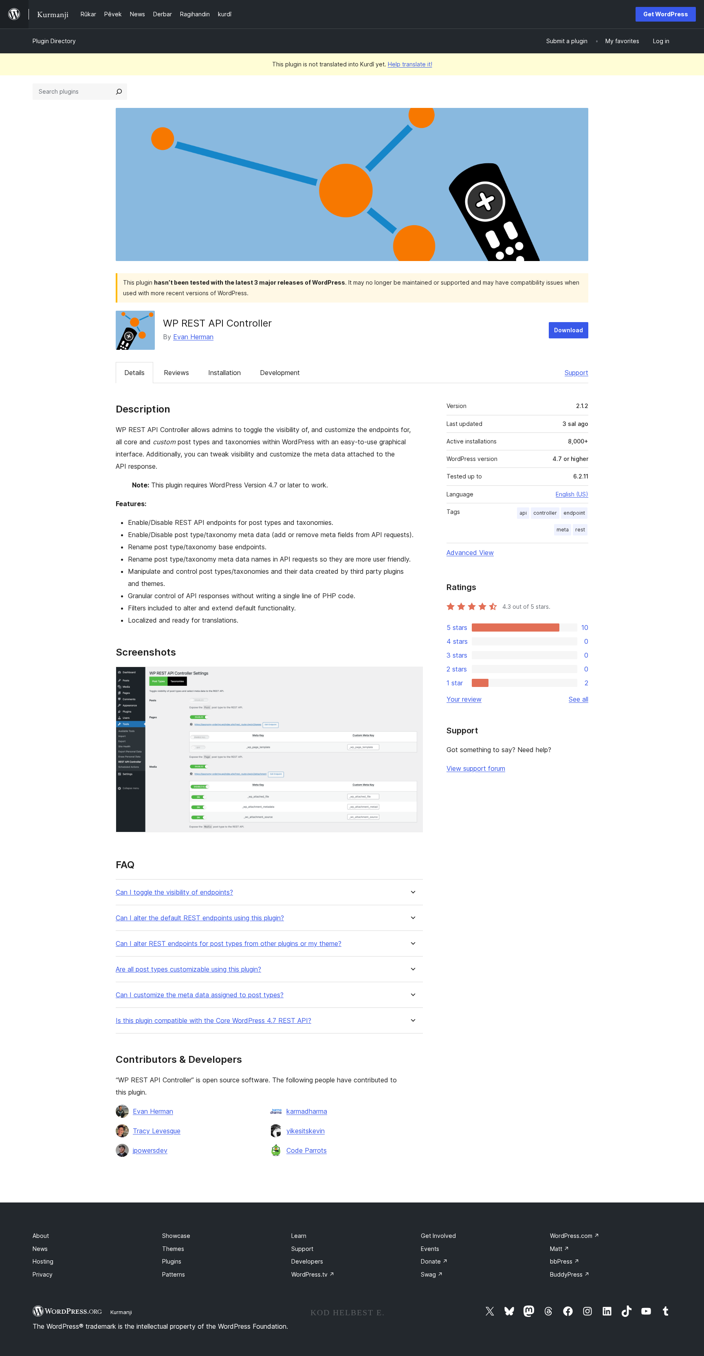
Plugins (171, 1261)
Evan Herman (193, 337)
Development (280, 373)
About (41, 1235)
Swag (432, 1274)
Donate (434, 1261)
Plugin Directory (54, 40)
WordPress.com (574, 1235)
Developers (307, 1261)
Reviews (176, 373)
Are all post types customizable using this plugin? (188, 969)
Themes (173, 1248)
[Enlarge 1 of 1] (412, 678)
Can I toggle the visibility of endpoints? (174, 892)
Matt (559, 1248)
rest (580, 530)
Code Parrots (306, 1150)
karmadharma (306, 1111)
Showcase (176, 1235)
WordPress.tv (312, 1274)
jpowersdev (150, 1150)
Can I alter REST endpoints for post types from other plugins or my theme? (228, 944)
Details (134, 373)
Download (568, 330)
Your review (464, 699)
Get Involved (438, 1235)
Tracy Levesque (156, 1131)
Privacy (43, 1274)
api (523, 513)
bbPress (564, 1261)
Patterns (173, 1274)
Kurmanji (121, 1312)
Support (576, 373)
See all (578, 699)
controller (545, 513)
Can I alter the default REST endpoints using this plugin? (200, 918)
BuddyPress (570, 1274)
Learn (298, 1235)
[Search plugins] (119, 91)
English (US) (572, 494)
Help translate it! (410, 64)
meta (563, 530)
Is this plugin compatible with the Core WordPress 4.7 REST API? (213, 1021)
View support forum (476, 768)
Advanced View (470, 553)
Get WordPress (665, 14)
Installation (224, 373)
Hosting (43, 1261)
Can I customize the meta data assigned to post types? (200, 995)
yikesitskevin (305, 1131)
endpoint (574, 513)
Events (430, 1248)
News (40, 1248)
